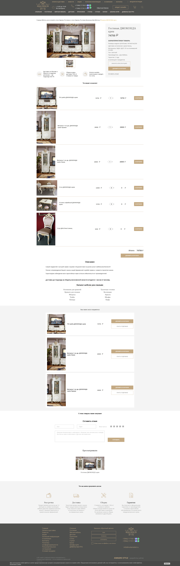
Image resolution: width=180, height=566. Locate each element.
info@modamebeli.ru (131, 547)
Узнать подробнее (122, 326)
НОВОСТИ (71, 2)
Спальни (38, 12)
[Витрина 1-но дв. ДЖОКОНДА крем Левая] (56, 354)
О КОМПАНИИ (108, 2)
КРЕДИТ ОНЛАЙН (120, 7)
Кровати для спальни (72, 292)
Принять (167, 563)
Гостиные (48, 12)
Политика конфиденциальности (50, 544)
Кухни (105, 12)
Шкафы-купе (114, 12)
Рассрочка (49, 502)
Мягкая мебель (60, 12)
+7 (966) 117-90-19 (81, 5)
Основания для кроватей (72, 289)
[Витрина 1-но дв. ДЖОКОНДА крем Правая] (56, 390)
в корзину (138, 98)
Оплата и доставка (49, 530)
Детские (71, 12)
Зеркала (108, 295)
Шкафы (107, 297)
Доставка (76, 502)
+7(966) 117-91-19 (129, 541)
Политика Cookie (15, 564)
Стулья (97, 12)
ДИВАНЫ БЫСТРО (128, 12)
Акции (44, 534)
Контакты (45, 541)
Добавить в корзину (122, 321)
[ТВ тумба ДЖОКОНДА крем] (56, 324)
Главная (45, 528)
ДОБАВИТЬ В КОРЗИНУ (119, 68)
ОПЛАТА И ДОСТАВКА (58, 2)
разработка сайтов (136, 558)
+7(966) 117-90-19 (129, 539)
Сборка (103, 502)
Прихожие (81, 12)
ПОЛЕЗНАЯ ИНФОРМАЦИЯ (93, 2)
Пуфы (108, 300)
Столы (90, 12)
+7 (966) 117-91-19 (81, 8)
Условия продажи (48, 551)
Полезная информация (50, 536)
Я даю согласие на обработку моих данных (105, 543)
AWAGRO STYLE (121, 558)
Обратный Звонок (102, 8)
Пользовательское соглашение (49, 548)
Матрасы (72, 295)
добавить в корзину (132, 255)
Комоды (72, 300)
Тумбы (72, 297)
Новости (45, 532)
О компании (46, 539)
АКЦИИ (79, 2)
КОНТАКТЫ (119, 2)
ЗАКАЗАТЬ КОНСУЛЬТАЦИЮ (119, 63)
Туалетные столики (108, 289)
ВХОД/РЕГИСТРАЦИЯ (136, 2)
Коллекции (108, 292)
